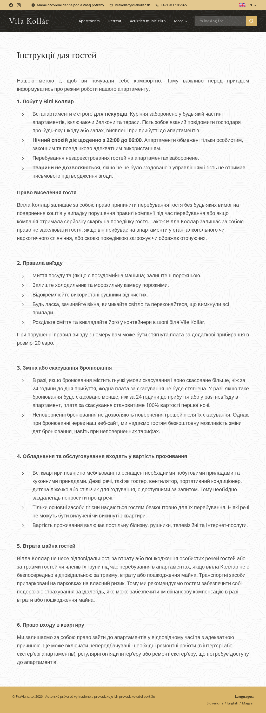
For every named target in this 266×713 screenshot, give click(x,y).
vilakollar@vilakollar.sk (132, 5)
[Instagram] (19, 5)
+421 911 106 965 (174, 5)
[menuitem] (90, 21)
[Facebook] (11, 5)
